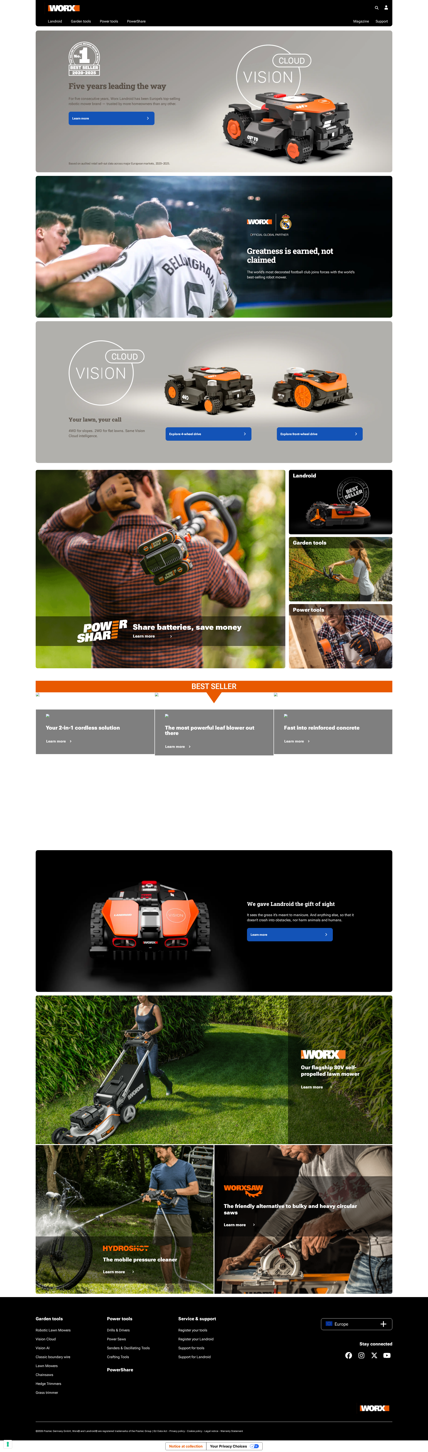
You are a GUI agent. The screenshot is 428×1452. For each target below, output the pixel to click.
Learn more (80, 118)
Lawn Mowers (47, 1366)
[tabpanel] (95, 694)
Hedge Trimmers (48, 1384)
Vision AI (42, 1348)
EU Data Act (160, 1431)
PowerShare (120, 1369)
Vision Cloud (46, 1339)
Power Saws (116, 1339)
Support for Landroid (194, 1357)
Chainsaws (44, 1375)
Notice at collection (186, 1446)
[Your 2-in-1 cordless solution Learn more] (95, 694)
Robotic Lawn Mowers (53, 1330)
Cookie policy (194, 1431)
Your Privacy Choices (228, 1446)
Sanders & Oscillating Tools (128, 1348)
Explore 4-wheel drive (185, 434)
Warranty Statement (231, 1431)
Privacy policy (177, 1431)
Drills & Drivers (118, 1330)
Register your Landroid (196, 1339)
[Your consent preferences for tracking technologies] (8, 1444)
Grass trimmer (47, 1392)
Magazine (361, 21)
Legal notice (211, 1431)
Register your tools (192, 1330)
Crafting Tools (118, 1357)
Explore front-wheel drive (298, 434)
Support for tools (191, 1348)
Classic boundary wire (53, 1357)
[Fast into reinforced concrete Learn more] (333, 694)
